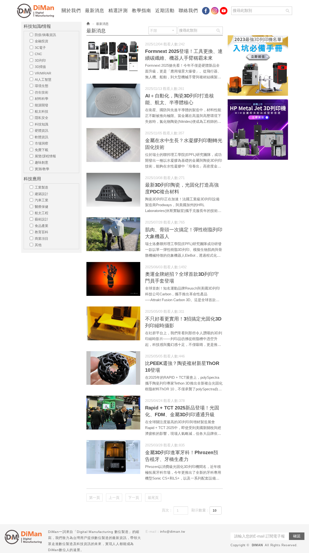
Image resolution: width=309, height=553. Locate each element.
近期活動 (165, 10)
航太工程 (41, 213)
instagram (214, 11)
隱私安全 (41, 118)
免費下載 (41, 150)
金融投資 (41, 41)
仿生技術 (41, 92)
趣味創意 (41, 162)
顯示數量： (200, 510)
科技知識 (41, 124)
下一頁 (133, 497)
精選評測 (118, 10)
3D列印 (40, 60)
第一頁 (94, 497)
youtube (223, 11)
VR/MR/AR (43, 73)
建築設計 (41, 194)
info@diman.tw (172, 531)
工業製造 (41, 187)
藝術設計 (41, 219)
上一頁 (114, 497)
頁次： (167, 510)
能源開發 (41, 105)
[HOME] (37, 11)
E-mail (151, 531)
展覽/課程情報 (45, 156)
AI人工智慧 (43, 79)
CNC (38, 54)
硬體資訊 (41, 130)
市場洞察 (41, 143)
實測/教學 (42, 169)
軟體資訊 (41, 137)
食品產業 (41, 226)
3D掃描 (40, 67)
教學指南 (141, 10)
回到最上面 (296, 451)
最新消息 (94, 10)
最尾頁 (153, 497)
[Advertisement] (258, 235)
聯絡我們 (188, 10)
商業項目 (41, 238)
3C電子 (40, 48)
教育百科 (41, 232)
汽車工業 (41, 200)
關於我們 (71, 10)
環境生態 (41, 86)
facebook (206, 11)
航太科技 (41, 111)
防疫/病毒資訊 (45, 35)
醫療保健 (41, 207)
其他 (38, 245)
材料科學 (41, 99)
